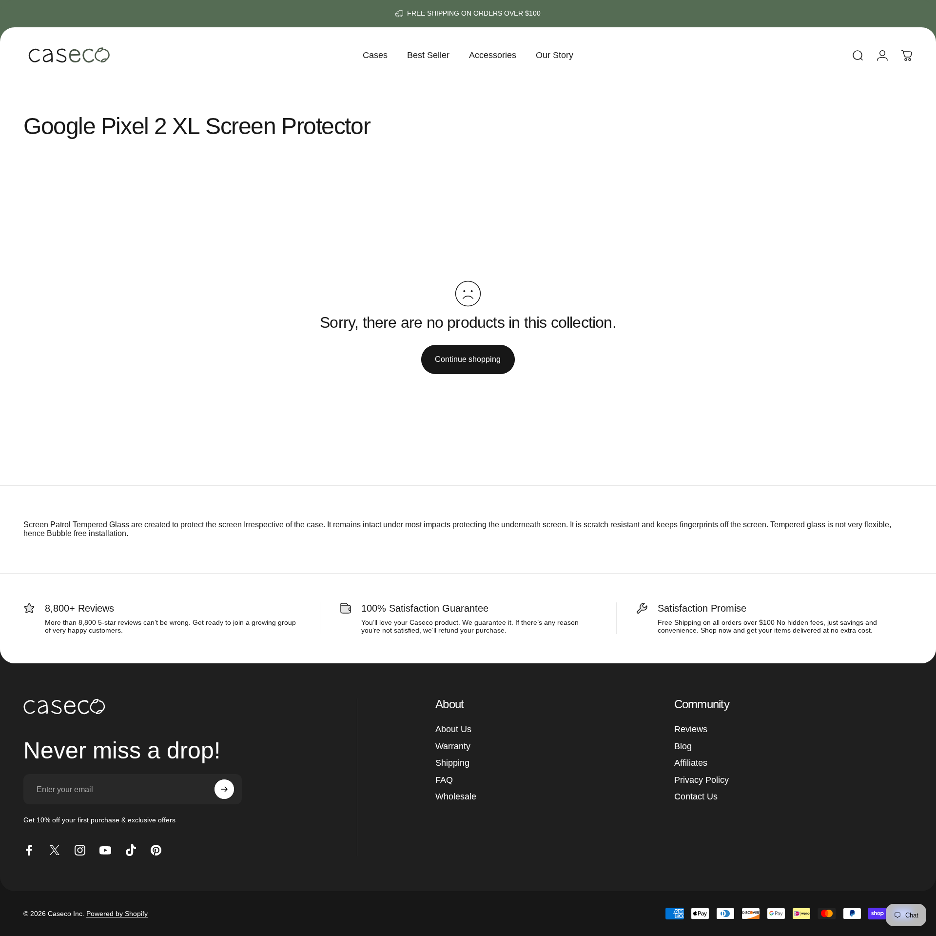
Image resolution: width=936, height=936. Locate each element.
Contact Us (696, 796)
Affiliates (690, 763)
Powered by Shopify (117, 913)
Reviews (690, 729)
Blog (683, 746)
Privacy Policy (701, 780)
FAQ (444, 780)
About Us (453, 729)
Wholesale (455, 796)
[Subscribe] (224, 789)
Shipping (452, 763)
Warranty (452, 746)
